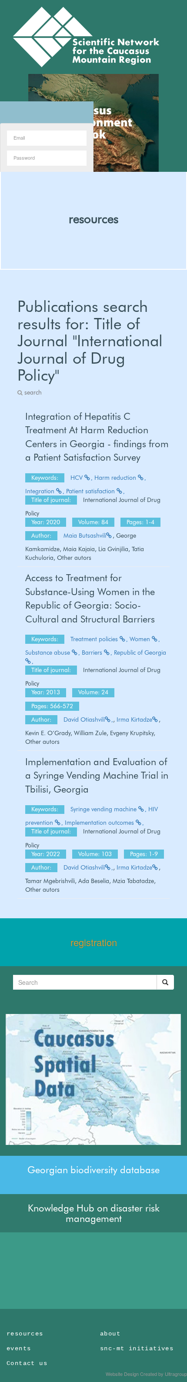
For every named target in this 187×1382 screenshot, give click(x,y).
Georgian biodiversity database (93, 1169)
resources (93, 218)
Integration (40, 491)
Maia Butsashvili (84, 535)
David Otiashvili (84, 719)
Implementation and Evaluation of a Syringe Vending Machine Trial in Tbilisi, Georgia (96, 775)
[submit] (165, 982)
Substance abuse (48, 652)
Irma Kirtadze (134, 719)
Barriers (93, 652)
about (110, 1333)
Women (141, 639)
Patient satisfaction (91, 491)
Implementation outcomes (100, 822)
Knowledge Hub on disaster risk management (94, 1213)
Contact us (27, 1363)
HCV (77, 477)
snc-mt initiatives (137, 1348)
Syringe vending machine (104, 809)
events (19, 1348)
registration (93, 942)
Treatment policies (95, 639)
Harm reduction (116, 477)
